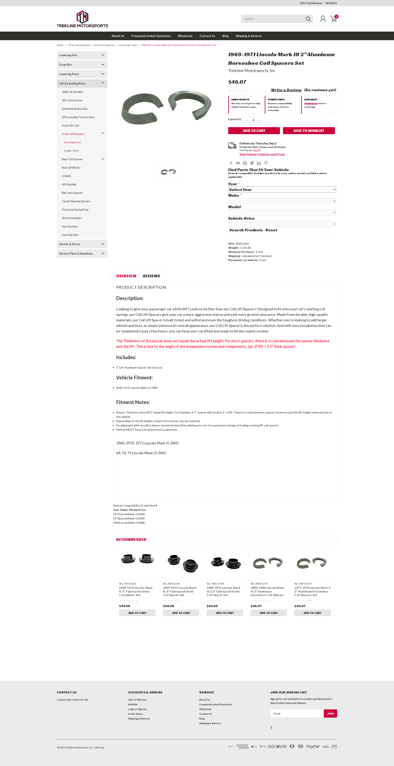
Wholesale (185, 36)
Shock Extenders (72, 218)
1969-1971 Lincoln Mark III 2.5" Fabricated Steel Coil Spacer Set (223, 591)
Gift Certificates (311, 3)
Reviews (151, 276)
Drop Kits (65, 64)
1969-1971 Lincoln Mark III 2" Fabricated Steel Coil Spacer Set (136, 591)
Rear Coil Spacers (72, 159)
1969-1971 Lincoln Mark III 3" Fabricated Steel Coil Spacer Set (180, 591)
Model (234, 206)
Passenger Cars (128, 45)
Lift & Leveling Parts (79, 45)
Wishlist (331, 3)
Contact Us (207, 36)
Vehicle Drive (241, 218)
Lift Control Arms (72, 100)
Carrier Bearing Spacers (76, 201)
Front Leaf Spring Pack (75, 209)
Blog (225, 36)
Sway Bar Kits (70, 234)
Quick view (137, 562)
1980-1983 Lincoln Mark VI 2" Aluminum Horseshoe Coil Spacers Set (267, 593)
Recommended (131, 539)
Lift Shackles (69, 184)
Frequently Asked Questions (151, 36)
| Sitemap (99, 747)
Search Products (246, 230)
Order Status (135, 713)
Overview (126, 276)
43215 (257, 150)
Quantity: (235, 119)
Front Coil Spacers (104, 45)
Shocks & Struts (69, 244)
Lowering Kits (68, 55)
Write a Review (286, 89)
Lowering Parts (69, 74)
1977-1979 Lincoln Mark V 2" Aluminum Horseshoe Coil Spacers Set (312, 591)
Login (131, 709)
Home (60, 45)
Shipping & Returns (249, 36)
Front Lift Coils (70, 125)
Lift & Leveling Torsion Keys (78, 117)
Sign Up (142, 709)
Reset (271, 230)
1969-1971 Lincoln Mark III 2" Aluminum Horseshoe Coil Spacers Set (178, 45)
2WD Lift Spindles (72, 92)
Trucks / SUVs (71, 150)
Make (234, 195)
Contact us (310, 103)
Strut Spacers (70, 226)
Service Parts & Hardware (76, 253)
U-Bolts (66, 176)
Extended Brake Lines (75, 108)
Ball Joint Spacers (72, 192)
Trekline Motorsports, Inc (251, 70)
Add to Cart (137, 613)
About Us (118, 36)
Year (233, 183)
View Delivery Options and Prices (262, 154)
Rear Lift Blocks (71, 167)
